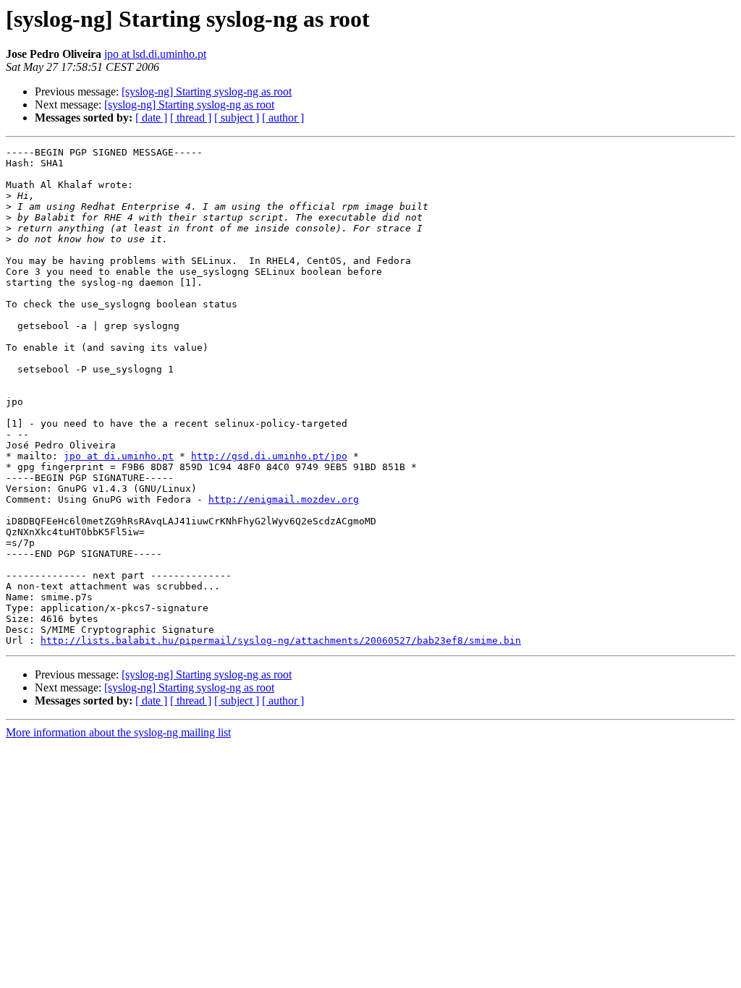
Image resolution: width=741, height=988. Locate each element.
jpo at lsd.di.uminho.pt (155, 54)
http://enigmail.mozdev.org (283, 499)
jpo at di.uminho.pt (119, 456)
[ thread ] (190, 117)
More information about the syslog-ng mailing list (118, 732)
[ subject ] (236, 117)
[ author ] (283, 117)
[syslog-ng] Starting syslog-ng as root (207, 91)
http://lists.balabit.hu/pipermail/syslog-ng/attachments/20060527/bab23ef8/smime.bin (281, 640)
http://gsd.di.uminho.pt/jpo (269, 456)
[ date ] (151, 117)
